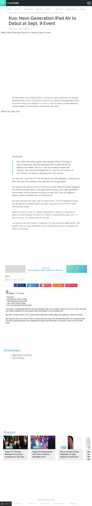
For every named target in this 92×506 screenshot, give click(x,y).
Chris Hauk (13, 29)
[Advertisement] (46, 90)
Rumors (25, 13)
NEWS (9, 9)
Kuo (15, 280)
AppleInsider (17, 156)
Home (10, 13)
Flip (46, 284)
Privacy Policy (45, 504)
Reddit (60, 285)
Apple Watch (71, 9)
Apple (15, 13)
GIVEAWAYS (28, 9)
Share (21, 285)
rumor (21, 280)
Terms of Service (59, 504)
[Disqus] (46, 317)
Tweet (34, 285)
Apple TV (59, 9)
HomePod (84, 9)
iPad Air (8, 280)
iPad (20, 13)
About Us (19, 504)
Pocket (73, 285)
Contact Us (32, 504)
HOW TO (18, 9)
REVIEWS (39, 9)
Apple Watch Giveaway (22, 355)
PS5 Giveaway (18, 358)
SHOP (48, 9)
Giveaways (73, 504)
